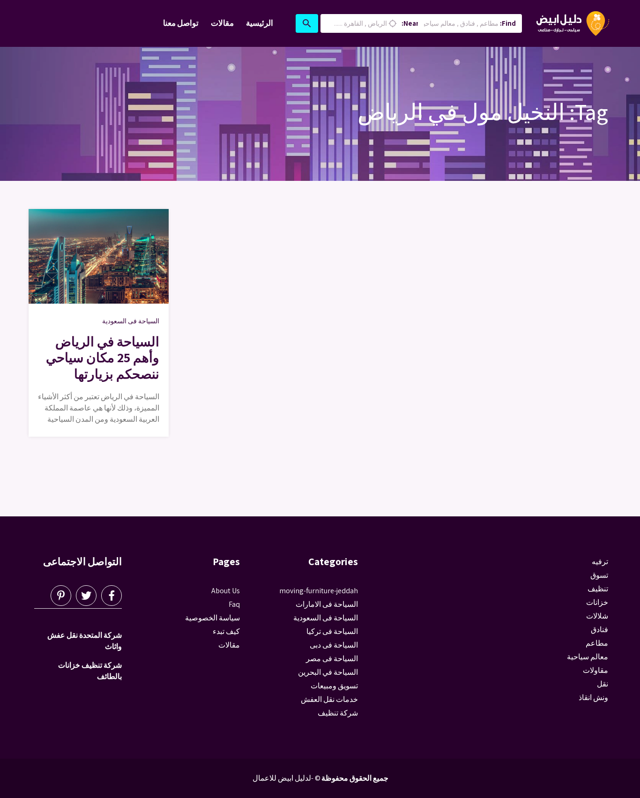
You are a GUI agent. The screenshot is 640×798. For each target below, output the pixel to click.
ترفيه (600, 562)
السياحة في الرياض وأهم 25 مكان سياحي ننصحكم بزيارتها (102, 357)
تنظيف (598, 589)
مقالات (222, 23)
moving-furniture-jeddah (318, 591)
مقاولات (595, 670)
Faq (234, 604)
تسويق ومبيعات (334, 686)
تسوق (599, 575)
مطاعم (597, 643)
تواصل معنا (181, 23)
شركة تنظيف (338, 713)
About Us (225, 591)
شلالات (597, 616)
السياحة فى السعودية (130, 321)
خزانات (597, 602)
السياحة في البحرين (328, 672)
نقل (602, 684)
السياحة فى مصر (332, 659)
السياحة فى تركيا (332, 631)
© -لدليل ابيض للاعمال (286, 778)
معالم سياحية (587, 657)
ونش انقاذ (593, 697)
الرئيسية (259, 23)
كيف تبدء (226, 631)
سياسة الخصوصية (212, 618)
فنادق (599, 629)
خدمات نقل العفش (329, 699)
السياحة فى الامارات (327, 604)
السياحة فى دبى (334, 645)
